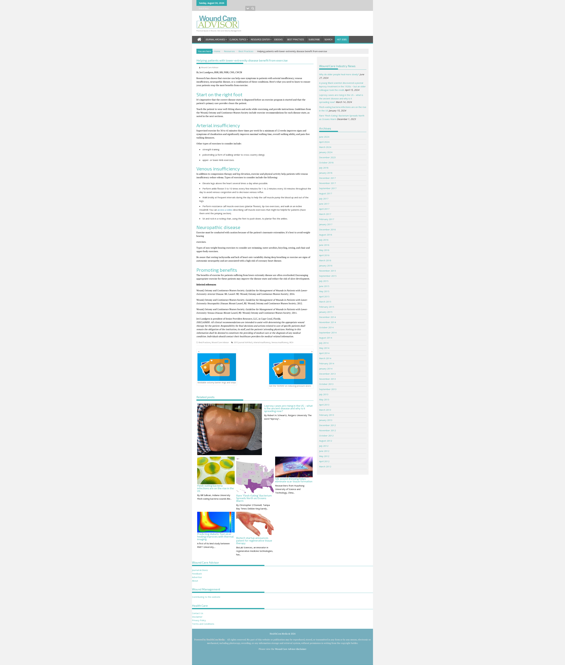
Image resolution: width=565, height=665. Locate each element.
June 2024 (324, 136)
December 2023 (327, 157)
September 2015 (327, 275)
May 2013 (324, 399)
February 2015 (326, 306)
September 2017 (327, 188)
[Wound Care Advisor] (199, 39)
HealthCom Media (215, 639)
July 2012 (323, 445)
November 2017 (327, 183)
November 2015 (327, 270)
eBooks (278, 39)
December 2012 (327, 425)
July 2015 (323, 281)
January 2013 (325, 420)
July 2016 (323, 239)
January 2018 (325, 172)
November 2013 (327, 378)
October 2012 (326, 435)
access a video (225, 209)
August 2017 (325, 193)
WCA (291, 342)
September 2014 (327, 332)
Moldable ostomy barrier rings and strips (216, 382)
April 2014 (324, 353)
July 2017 (323, 198)
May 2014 (324, 347)
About (195, 580)
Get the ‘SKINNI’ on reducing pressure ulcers (290, 385)
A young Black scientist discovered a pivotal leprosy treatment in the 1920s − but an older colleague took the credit (342, 86)
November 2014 (327, 322)
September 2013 (327, 389)
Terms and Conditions (203, 623)
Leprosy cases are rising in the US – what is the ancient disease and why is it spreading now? (341, 98)
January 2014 (325, 368)
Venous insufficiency (279, 342)
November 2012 (327, 430)
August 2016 (325, 234)
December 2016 (327, 229)
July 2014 (323, 342)
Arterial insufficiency (262, 342)
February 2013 (326, 414)
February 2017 (326, 219)
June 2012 (324, 451)
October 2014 (326, 327)
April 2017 (324, 208)
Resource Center (260, 39)
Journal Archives (215, 39)
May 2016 (324, 250)
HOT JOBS (342, 39)
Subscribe (314, 39)
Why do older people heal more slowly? (339, 74)
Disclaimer (197, 616)
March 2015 (325, 301)
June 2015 (324, 286)
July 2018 (323, 167)
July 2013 (323, 394)
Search (328, 39)
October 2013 (326, 384)
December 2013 (327, 373)
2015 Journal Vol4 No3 (243, 342)
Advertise (197, 577)
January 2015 (325, 311)
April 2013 (324, 404)
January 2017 (325, 224)
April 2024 (324, 141)
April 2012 (324, 461)
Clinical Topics (238, 39)
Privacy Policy (199, 620)
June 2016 (324, 244)
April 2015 (324, 296)
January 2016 (325, 265)
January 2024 (325, 152)
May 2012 (324, 456)
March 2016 (325, 260)
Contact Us (197, 613)
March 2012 (325, 466)
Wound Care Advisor (209, 67)
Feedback (197, 573)
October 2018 (326, 162)
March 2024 (325, 147)
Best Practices (295, 39)
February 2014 (326, 363)
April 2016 (324, 255)
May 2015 (324, 291)
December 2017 (327, 177)
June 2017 (324, 203)
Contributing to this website (206, 596)
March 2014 (325, 358)
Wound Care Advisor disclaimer (290, 648)
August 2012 (325, 440)
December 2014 (327, 317)
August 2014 (325, 337)
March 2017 (325, 214)
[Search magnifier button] (252, 8)
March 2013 (325, 409)
